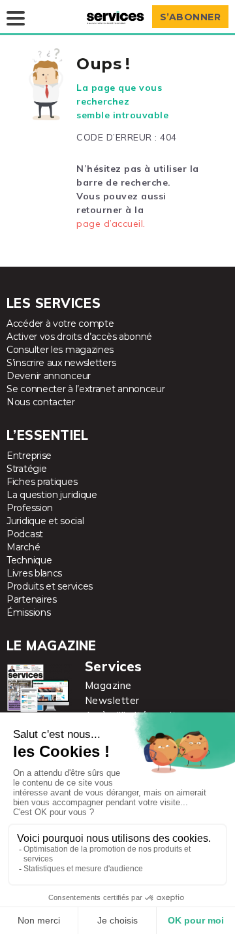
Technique (29, 560)
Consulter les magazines (60, 350)
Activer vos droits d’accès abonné (79, 336)
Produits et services (50, 586)
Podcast (25, 534)
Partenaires (32, 599)
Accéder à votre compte (60, 323)
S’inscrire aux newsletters (61, 363)
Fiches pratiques (42, 482)
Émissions (28, 612)
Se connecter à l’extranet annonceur (86, 389)
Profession (30, 508)
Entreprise (29, 455)
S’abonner (190, 17)
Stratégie (26, 469)
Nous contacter (41, 402)
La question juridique (52, 495)
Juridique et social (45, 521)
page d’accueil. (111, 223)
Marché (23, 547)
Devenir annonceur (49, 376)
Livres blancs (34, 573)
